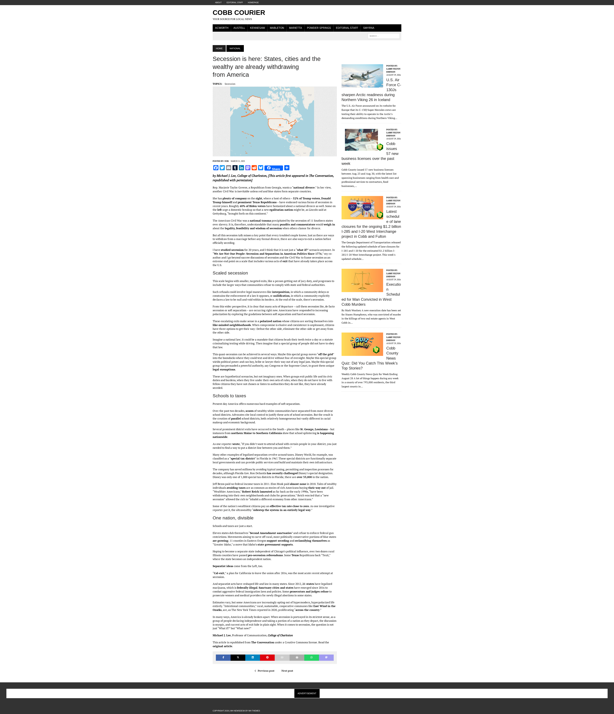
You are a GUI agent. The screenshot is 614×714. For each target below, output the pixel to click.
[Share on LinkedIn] (252, 658)
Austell (239, 28)
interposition (280, 292)
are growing (220, 540)
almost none (298, 484)
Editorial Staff (235, 2)
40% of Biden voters (253, 206)
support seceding (278, 540)
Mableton (277, 28)
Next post (287, 670)
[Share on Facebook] (223, 658)
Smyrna (368, 28)
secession (230, 83)
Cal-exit (219, 573)
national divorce (304, 187)
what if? (302, 250)
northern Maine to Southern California (256, 433)
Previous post (266, 670)
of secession (274, 228)
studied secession (232, 250)
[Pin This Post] (267, 658)
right (259, 198)
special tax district (243, 458)
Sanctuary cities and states (276, 587)
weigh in (329, 224)
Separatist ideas (223, 566)
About (218, 2)
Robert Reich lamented (257, 491)
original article (222, 646)
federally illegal (247, 587)
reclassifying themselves (311, 540)
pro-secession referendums (265, 555)
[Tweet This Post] (238, 658)
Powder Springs (319, 28)
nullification (281, 296)
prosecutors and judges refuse (309, 591)
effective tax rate (281, 506)
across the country (307, 610)
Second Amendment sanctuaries (271, 533)
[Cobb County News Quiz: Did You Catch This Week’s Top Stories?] (362, 354)
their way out (317, 488)
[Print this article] (297, 658)
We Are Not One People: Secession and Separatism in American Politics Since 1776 (268, 253)
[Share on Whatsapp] (311, 658)
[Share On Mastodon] (326, 658)
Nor (226, 161)
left (219, 210)
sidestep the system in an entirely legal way (282, 510)
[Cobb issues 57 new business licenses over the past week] (362, 149)
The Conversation (262, 642)
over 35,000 (304, 477)
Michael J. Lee (226, 175)
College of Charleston (252, 175)
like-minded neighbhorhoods (232, 325)
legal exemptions (224, 369)
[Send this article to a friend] (282, 658)
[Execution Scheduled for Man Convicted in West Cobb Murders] (362, 290)
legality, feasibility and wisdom (245, 228)
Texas (295, 555)
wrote (236, 444)
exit (285, 261)
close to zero (300, 506)
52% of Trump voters (306, 198)
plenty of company (235, 198)
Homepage (253, 2)
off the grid (325, 354)
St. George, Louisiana (314, 429)
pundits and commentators (297, 224)
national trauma (260, 220)
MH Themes (254, 711)
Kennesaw (257, 28)
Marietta (295, 28)
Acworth (221, 28)
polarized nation (270, 321)
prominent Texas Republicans (257, 202)
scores (250, 411)
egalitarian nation (281, 210)
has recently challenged (282, 473)
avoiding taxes (236, 488)
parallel (236, 418)
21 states (308, 584)
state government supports (275, 544)
